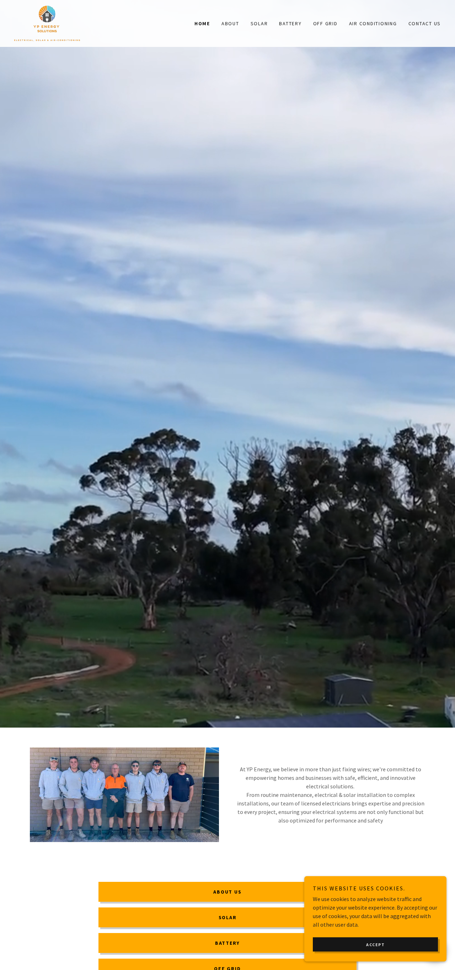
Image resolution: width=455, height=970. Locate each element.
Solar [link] (259, 23)
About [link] (230, 23)
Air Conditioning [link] (373, 23)
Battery (227, 943)
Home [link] (202, 23)
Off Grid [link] (325, 23)
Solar (228, 917)
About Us (227, 892)
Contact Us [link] (424, 23)
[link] (47, 22)
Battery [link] (290, 23)
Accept (375, 944)
